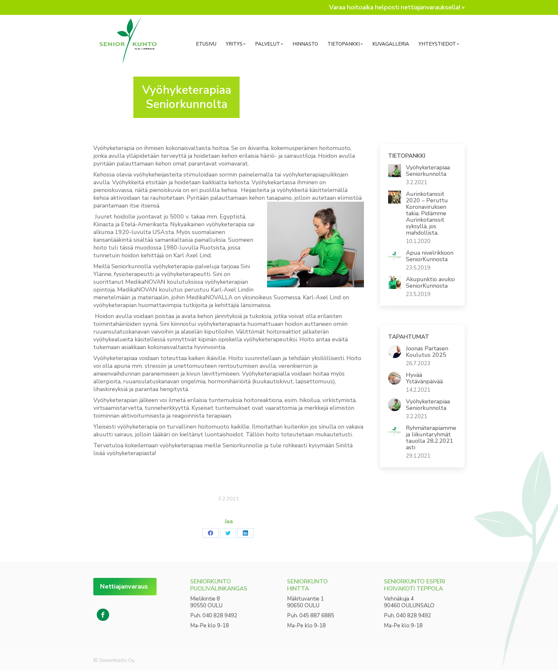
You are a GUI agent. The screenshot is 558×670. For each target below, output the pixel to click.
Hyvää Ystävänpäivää (424, 378)
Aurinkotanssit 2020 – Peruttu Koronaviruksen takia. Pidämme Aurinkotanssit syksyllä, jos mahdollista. (427, 213)
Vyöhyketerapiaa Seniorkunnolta (428, 170)
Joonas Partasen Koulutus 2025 (427, 351)
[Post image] (394, 170)
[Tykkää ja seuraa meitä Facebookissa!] (103, 615)
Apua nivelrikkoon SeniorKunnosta (429, 256)
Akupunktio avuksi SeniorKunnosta (430, 282)
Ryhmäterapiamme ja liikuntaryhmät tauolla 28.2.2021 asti (431, 438)
